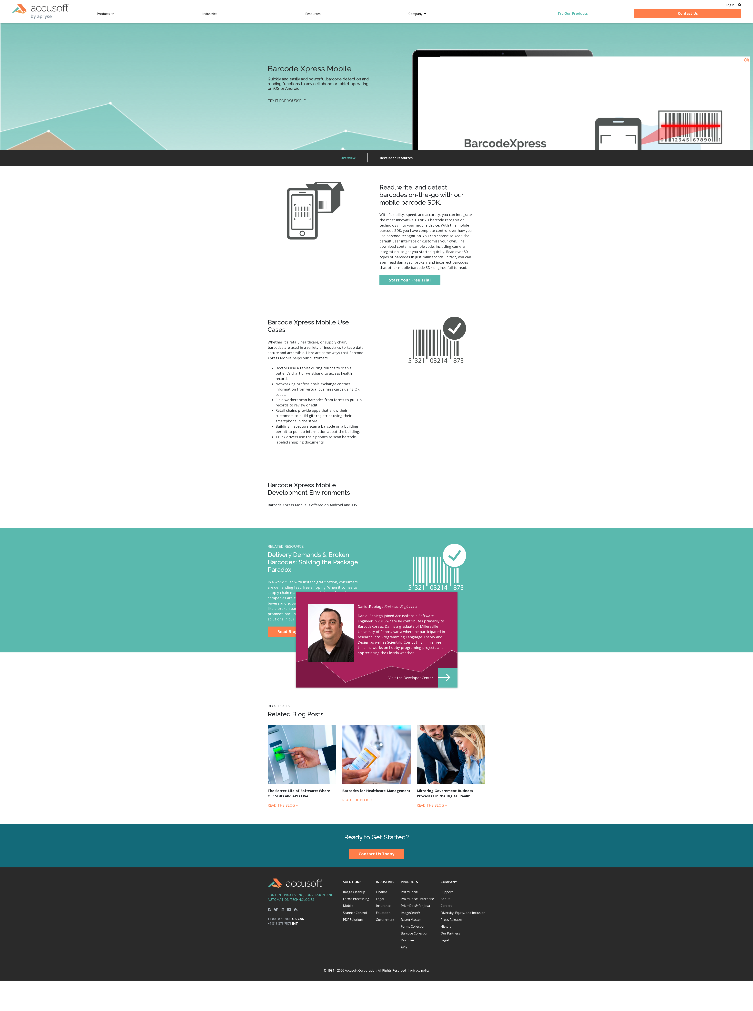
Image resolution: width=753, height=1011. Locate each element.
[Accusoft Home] (40, 11)
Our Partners (450, 933)
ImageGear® (410, 913)
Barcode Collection (414, 933)
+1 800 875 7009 (279, 919)
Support (447, 892)
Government (385, 919)
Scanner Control (355, 913)
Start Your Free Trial (410, 280)
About (445, 899)
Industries (385, 882)
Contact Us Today (376, 853)
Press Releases (452, 919)
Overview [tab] (348, 158)
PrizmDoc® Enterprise (417, 899)
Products (409, 882)
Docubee (407, 940)
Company (449, 882)
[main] (376, 423)
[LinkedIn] (282, 910)
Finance (381, 892)
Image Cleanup (354, 892)
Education (383, 913)
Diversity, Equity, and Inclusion (463, 913)
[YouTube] (289, 910)
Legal (380, 899)
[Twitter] (276, 910)
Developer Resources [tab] (396, 158)
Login (730, 5)
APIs (404, 947)
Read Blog (287, 631)
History (446, 926)
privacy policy (419, 970)
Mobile (348, 906)
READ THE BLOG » (283, 805)
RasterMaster (411, 919)
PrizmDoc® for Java (415, 906)
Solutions (352, 882)
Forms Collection (413, 926)
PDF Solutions (353, 919)
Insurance (383, 906)
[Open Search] (739, 5)
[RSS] (296, 910)
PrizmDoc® (409, 892)
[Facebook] (269, 910)
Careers (446, 906)
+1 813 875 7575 (279, 923)
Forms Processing (356, 899)
